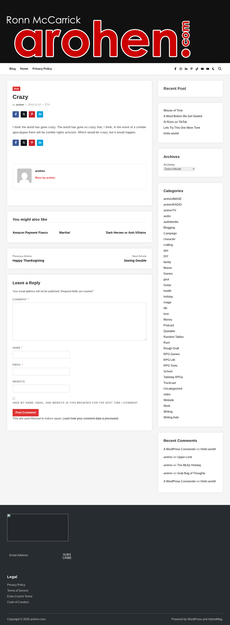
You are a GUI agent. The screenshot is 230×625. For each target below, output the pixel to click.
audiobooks (171, 221)
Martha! (64, 232)
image (167, 302)
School (168, 371)
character (169, 239)
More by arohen (45, 177)
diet (166, 250)
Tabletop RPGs (173, 377)
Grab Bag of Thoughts (191, 473)
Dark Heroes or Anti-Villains (126, 232)
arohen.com (37, 619)
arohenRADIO (173, 204)
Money (168, 319)
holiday (168, 296)
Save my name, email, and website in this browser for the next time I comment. (75, 402)
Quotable (169, 331)
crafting (168, 244)
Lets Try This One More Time (182, 127)
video (167, 394)
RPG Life (169, 359)
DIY (166, 256)
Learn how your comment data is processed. (91, 418)
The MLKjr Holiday (189, 465)
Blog (12, 68)
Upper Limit (184, 457)
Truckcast (170, 382)
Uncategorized (173, 388)
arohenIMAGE (173, 198)
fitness (168, 267)
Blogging (169, 227)
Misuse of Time (173, 110)
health (167, 290)
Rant (16, 89)
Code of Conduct (18, 602)
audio (167, 216)
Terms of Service (17, 590)
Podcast (169, 325)
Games (168, 273)
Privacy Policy (42, 68)
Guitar (167, 285)
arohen (20, 104)
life (165, 308)
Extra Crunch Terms (19, 596)
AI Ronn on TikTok (175, 121)
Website (19, 381)
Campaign (170, 233)
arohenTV (170, 210)
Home (24, 68)
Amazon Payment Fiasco (30, 232)
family (167, 262)
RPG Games (172, 354)
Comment (21, 299)
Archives (169, 164)
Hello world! (171, 133)
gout (166, 279)
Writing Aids (171, 417)
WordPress (195, 619)
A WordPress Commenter (180, 449)
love (166, 313)
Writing (168, 411)
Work (167, 405)
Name (17, 347)
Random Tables (174, 336)
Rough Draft (171, 348)
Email (18, 364)
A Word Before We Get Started (183, 116)
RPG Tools (170, 365)
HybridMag (215, 619)
